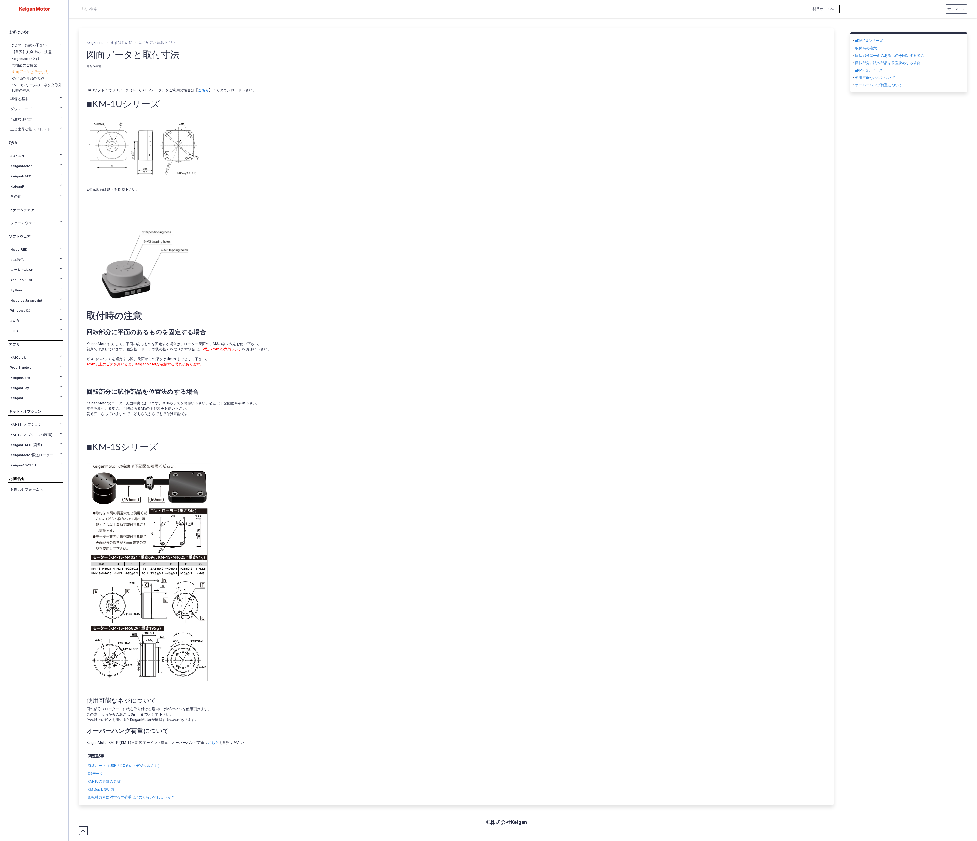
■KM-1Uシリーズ (869, 41)
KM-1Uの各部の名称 (28, 78)
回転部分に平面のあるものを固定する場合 (889, 55)
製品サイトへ (823, 9)
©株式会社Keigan (506, 822)
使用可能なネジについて (875, 78)
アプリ (14, 344)
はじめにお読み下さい (157, 42)
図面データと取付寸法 (30, 72)
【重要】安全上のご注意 (32, 52)
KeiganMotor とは (26, 58)
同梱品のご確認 (24, 65)
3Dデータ (95, 774)
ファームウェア (21, 210)
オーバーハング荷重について (878, 85)
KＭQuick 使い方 (101, 789)
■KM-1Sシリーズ (869, 70)
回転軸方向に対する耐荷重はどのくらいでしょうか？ (131, 797)
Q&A (13, 143)
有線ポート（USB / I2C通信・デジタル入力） (124, 766)
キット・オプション (25, 412)
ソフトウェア (20, 236)
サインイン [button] (956, 9)
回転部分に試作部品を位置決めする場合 (888, 63)
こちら (203, 90)
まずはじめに (20, 32)
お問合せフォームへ (26, 489)
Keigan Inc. (95, 42)
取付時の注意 (866, 48)
